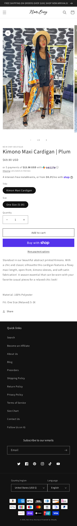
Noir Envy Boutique (33, 520)
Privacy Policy (15, 394)
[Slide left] (31, 140)
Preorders (13, 370)
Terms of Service (16, 402)
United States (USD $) (26, 487)
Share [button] (10, 311)
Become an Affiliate (18, 345)
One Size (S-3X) (15, 204)
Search (11, 337)
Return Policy (15, 386)
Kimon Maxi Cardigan (19, 190)
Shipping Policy (16, 378)
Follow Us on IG (16, 427)
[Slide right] (46, 140)
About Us (12, 353)
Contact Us (13, 419)
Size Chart (13, 410)
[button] (4, 12)
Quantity (7, 212)
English (55, 487)
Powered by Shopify (49, 520)
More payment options (39, 251)
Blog (9, 362)
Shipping (6, 171)
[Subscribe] (66, 450)
